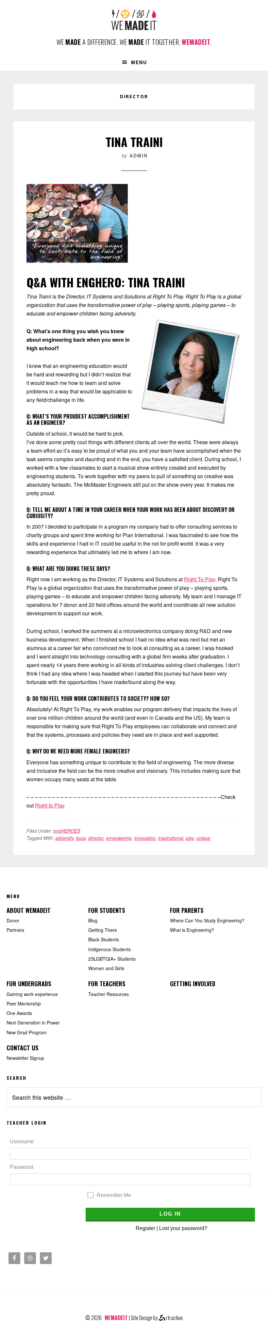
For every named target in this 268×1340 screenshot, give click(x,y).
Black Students (103, 939)
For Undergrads (29, 983)
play (190, 838)
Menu (139, 62)
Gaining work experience (32, 994)
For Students (106, 910)
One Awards (19, 1013)
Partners (15, 930)
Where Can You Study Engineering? (207, 920)
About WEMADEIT (29, 910)
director (96, 838)
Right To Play (199, 579)
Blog (92, 920)
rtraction (174, 1318)
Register (145, 1228)
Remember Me (114, 1195)
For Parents (186, 910)
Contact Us (22, 1047)
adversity (64, 838)
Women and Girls (106, 968)
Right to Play (50, 805)
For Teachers (106, 983)
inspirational (170, 838)
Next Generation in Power (33, 1022)
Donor (13, 920)
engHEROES (66, 830)
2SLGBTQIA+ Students (112, 958)
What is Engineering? (192, 930)
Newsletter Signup (25, 1058)
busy (81, 838)
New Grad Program (27, 1032)
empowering (119, 838)
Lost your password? (183, 1228)
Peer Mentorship (24, 1003)
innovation (145, 838)
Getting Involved (192, 983)
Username (22, 1141)
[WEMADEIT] (134, 25)
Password (21, 1167)
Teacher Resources (108, 994)
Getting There (102, 930)
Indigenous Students (109, 949)
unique (203, 838)
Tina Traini (134, 141)
